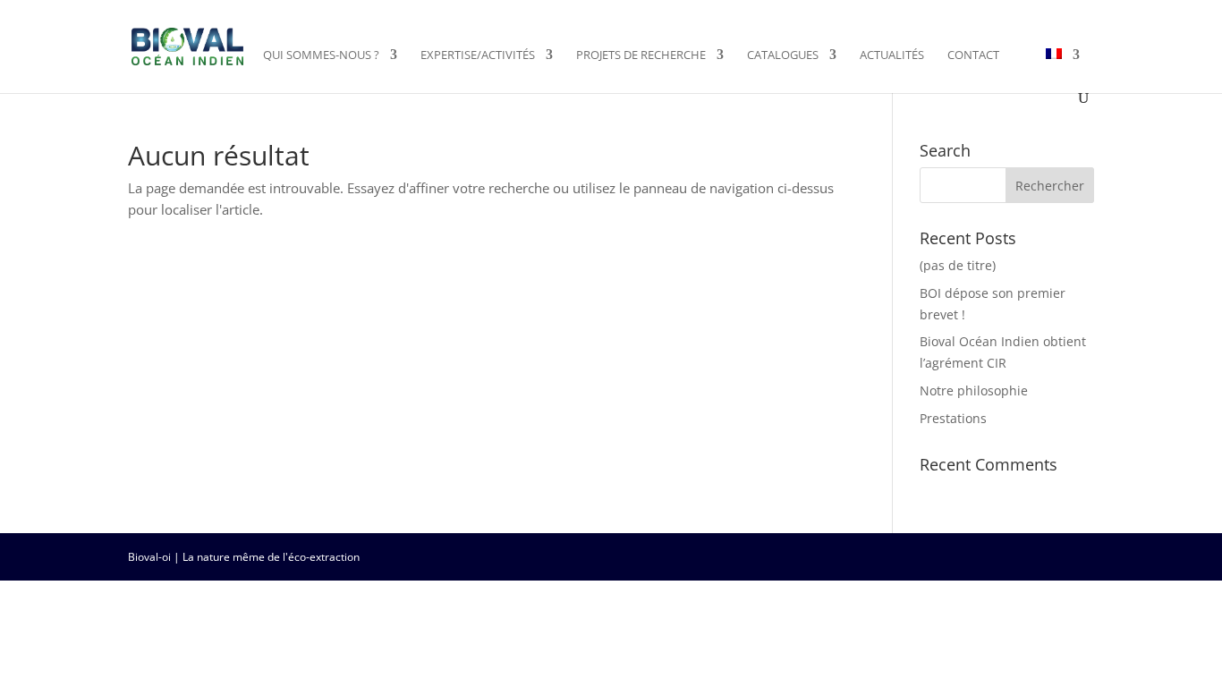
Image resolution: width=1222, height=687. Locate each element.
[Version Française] (1063, 69)
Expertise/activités (477, 55)
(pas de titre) (958, 265)
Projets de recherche (641, 55)
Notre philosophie (974, 390)
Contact (973, 55)
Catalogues (783, 55)
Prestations (953, 418)
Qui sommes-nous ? (321, 55)
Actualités (892, 55)
